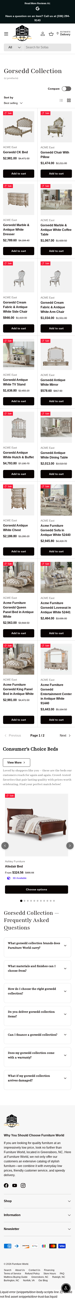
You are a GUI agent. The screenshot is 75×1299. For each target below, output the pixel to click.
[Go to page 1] (21, 901)
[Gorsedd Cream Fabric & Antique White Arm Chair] (56, 277)
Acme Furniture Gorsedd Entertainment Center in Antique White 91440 (56, 694)
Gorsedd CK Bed (15, 152)
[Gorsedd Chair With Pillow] (56, 126)
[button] (51, 34)
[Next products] (70, 845)
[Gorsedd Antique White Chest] (18, 499)
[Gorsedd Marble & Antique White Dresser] (18, 199)
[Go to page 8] (44, 901)
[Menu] (6, 34)
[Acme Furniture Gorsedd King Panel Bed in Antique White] (18, 659)
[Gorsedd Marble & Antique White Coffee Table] (56, 199)
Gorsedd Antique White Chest (15, 528)
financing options (38, 1043)
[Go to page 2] (24, 901)
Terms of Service (12, 1273)
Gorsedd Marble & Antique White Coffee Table (56, 230)
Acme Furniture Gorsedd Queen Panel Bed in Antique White (18, 609)
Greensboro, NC (39, 1277)
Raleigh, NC (58, 1277)
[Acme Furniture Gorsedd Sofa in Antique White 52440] (56, 500)
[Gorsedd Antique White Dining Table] (56, 427)
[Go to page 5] (34, 901)
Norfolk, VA (29, 1280)
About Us (20, 1270)
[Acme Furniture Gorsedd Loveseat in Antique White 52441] (56, 577)
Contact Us (34, 1270)
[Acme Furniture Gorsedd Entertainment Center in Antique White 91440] (56, 659)
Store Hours (49, 1273)
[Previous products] (5, 845)
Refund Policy (32, 1273)
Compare (54, 88)
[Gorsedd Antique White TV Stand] (18, 354)
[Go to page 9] (47, 901)
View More (14, 762)
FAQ (62, 1273)
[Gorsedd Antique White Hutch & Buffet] (18, 427)
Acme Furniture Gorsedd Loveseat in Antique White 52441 (56, 607)
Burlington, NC (11, 1280)
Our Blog (43, 1280)
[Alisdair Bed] (36, 825)
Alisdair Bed (14, 866)
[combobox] (37, 47)
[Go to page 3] (28, 901)
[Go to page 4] (31, 901)
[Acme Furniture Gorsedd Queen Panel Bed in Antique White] (18, 577)
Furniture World (20, 1264)
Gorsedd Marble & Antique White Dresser (16, 229)
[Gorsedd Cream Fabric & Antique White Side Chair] (18, 276)
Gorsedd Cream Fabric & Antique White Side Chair (15, 307)
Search (7, 1270)
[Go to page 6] (37, 901)
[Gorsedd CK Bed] (18, 126)
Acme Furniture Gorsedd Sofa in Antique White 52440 (56, 530)
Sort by (8, 97)
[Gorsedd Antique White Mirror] (56, 354)
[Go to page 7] (41, 901)
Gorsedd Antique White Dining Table (54, 455)
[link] (15, 735)
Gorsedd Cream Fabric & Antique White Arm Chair (53, 307)
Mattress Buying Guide (16, 1277)
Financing (49, 1270)
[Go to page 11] (54, 901)
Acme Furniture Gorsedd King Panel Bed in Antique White (18, 689)
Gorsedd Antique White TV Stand (15, 382)
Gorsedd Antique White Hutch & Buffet (18, 455)
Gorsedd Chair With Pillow (55, 155)
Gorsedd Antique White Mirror (53, 382)
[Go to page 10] (51, 901)
